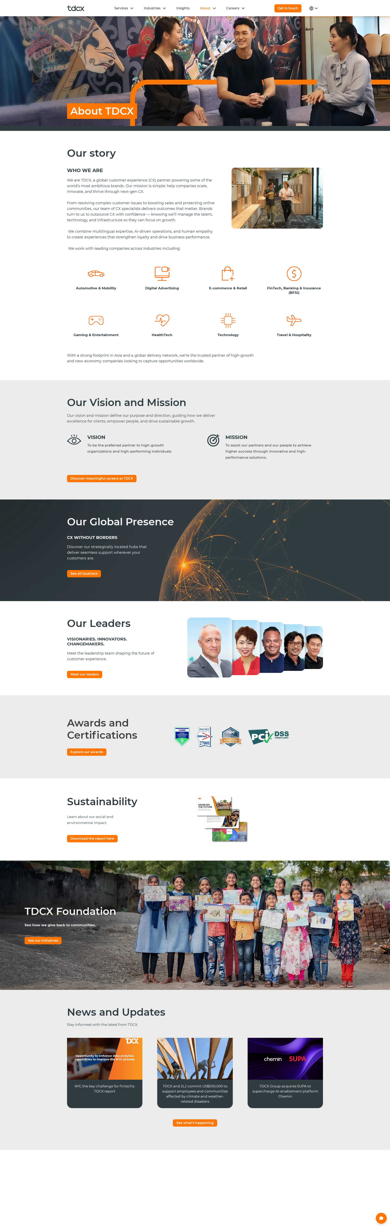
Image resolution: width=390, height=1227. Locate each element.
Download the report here (92, 838)
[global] (313, 8)
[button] (131, 8)
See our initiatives (43, 941)
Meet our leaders (84, 674)
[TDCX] (75, 8)
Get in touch (288, 8)
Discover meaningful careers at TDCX (101, 478)
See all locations (84, 573)
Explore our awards (86, 752)
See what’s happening (195, 1123)
